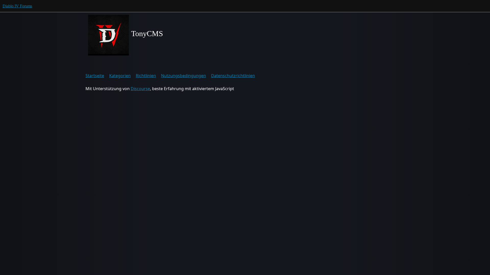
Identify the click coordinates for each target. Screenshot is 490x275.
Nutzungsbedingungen (183, 75)
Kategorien (120, 75)
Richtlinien (146, 75)
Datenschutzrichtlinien (233, 75)
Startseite (94, 75)
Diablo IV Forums (17, 6)
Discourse (140, 88)
